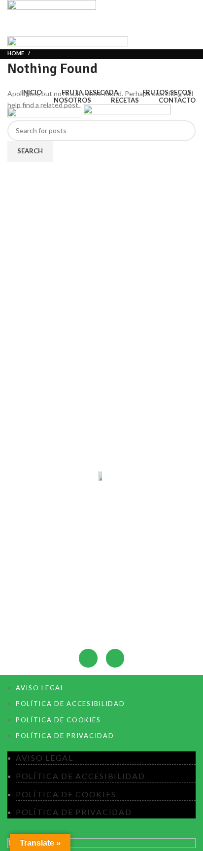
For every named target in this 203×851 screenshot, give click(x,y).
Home (15, 53)
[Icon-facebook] (88, 658)
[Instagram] (115, 658)
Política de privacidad (65, 736)
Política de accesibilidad (70, 704)
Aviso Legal (40, 688)
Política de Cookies (58, 720)
